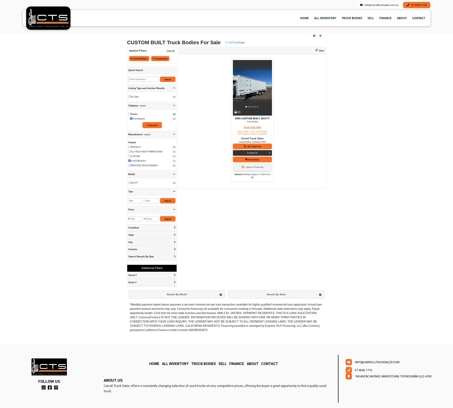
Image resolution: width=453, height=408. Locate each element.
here (164, 313)
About (402, 18)
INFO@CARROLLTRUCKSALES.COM (375, 362)
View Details (253, 159)
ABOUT (254, 364)
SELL (224, 364)
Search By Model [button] (177, 294)
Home (304, 18)
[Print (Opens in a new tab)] (314, 35)
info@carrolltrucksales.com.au (380, 5)
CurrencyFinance (149, 317)
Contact (418, 18)
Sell (371, 18)
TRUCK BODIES (203, 364)
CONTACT (269, 364)
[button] (318, 51)
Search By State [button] (276, 294)
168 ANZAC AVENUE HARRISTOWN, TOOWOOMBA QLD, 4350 (392, 376)
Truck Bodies (352, 18)
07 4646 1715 (418, 5)
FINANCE (238, 364)
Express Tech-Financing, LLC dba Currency (292, 325)
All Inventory (325, 18)
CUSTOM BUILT (140, 58)
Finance (385, 18)
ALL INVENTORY (175, 364)
